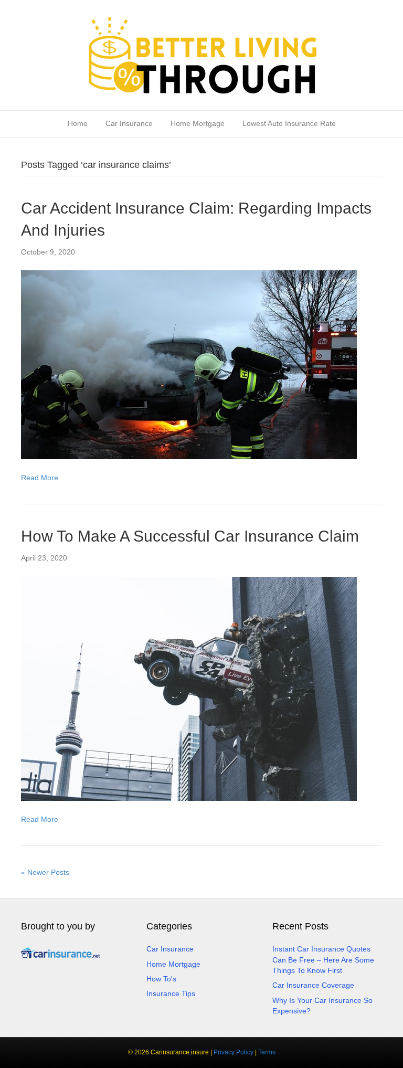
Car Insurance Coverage (313, 985)
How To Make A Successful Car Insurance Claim (190, 536)
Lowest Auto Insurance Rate (289, 123)
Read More (39, 477)
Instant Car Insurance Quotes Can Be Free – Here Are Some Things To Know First (323, 960)
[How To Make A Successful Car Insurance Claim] (189, 688)
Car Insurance (129, 123)
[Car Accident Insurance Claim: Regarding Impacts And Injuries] (189, 364)
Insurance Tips (170, 993)
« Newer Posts (45, 872)
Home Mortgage (198, 123)
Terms (266, 1052)
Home (78, 123)
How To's (161, 979)
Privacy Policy (233, 1052)
